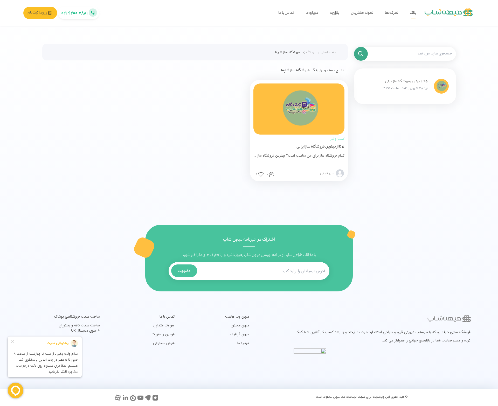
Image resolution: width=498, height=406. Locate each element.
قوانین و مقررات (163, 334)
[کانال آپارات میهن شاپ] (118, 397)
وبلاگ (310, 52)
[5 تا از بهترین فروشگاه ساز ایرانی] (441, 86)
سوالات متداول (164, 325)
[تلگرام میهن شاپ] (148, 397)
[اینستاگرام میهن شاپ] (155, 397)
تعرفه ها (391, 13)
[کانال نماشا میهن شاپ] (133, 397)
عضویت (184, 271)
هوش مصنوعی (164, 343)
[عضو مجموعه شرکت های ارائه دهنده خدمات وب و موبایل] (430, 363)
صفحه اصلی (329, 52)
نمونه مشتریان (362, 13)
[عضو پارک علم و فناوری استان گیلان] (442, 363)
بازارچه (334, 13)
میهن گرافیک (239, 334)
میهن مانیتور (240, 325)
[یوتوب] (140, 397)
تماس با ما (286, 13)
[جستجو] (361, 54)
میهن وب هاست (237, 316)
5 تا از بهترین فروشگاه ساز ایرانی (406, 81)
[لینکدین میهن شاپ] (125, 397)
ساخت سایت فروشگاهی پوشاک (77, 316)
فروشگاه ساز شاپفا (287, 52)
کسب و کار (337, 138)
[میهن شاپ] (449, 12)
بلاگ (413, 13)
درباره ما (312, 13)
